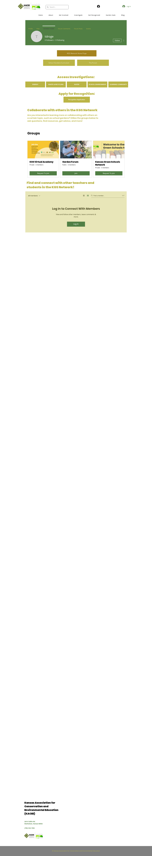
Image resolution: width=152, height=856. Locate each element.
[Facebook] (98, 6)
